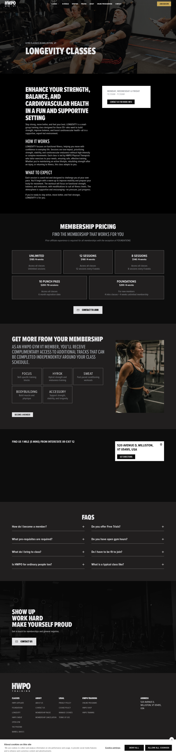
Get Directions (126, 456)
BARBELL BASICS (18, 731)
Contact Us (40, 707)
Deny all (134, 748)
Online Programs (89, 703)
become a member (22, 414)
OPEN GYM (16, 722)
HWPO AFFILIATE (18, 702)
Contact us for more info (121, 102)
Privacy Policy (65, 703)
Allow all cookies (158, 748)
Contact (118, 4)
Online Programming (104, 4)
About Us (39, 703)
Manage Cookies (66, 712)
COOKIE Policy (65, 707)
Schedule (65, 4)
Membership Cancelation (45, 717)
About (92, 4)
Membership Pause (43, 712)
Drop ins (75, 4)
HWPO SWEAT (17, 717)
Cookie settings (112, 748)
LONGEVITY (16, 712)
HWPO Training (88, 712)
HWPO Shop (87, 707)
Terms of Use (64, 717)
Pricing (83, 4)
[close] (171, 739)
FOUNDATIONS (17, 707)
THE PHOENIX (17, 726)
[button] (55, 4)
